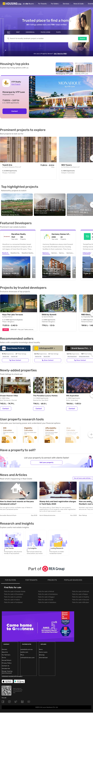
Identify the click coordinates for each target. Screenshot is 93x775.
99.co (22, 655)
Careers (4, 649)
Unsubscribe (6, 668)
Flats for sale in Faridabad (13, 602)
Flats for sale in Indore (12, 600)
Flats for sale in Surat (45, 600)
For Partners (6, 655)
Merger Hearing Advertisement (7, 672)
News (41, 649)
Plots (58, 32)
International (43, 657)
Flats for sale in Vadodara (47, 602)
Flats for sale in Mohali (46, 591)
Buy (8, 32)
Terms (4, 657)
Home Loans (43, 652)
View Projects (15, 84)
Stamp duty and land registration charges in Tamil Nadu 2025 (57, 502)
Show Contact (16, 360)
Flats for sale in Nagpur (46, 597)
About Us (5, 652)
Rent (18, 32)
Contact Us (5, 666)
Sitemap (41, 655)
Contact (5, 409)
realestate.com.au (26, 649)
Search (82, 38)
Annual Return (6, 660)
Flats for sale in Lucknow (13, 597)
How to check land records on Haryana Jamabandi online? (17, 502)
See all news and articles (83, 478)
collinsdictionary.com (27, 657)
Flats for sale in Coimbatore (48, 594)
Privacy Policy (6, 663)
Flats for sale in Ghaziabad (13, 594)
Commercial (30, 32)
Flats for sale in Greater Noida (14, 591)
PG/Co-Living (45, 32)
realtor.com (24, 652)
